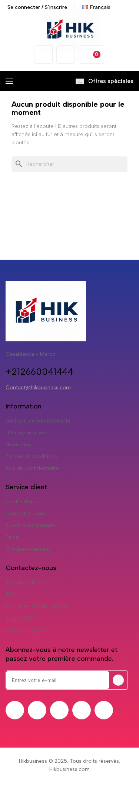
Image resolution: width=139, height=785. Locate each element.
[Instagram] (59, 710)
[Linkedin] (104, 710)
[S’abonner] (118, 680)
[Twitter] (37, 710)
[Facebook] (15, 710)
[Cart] (92, 54)
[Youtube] (81, 710)
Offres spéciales (110, 81)
